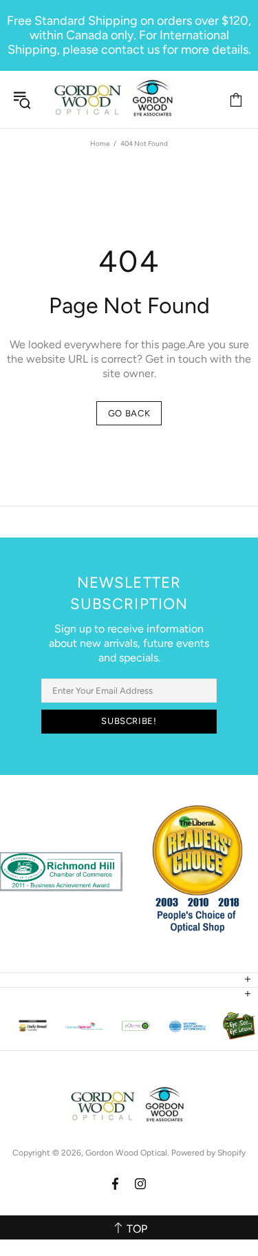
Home (99, 143)
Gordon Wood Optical (115, 99)
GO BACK (129, 413)
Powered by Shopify (208, 1153)
